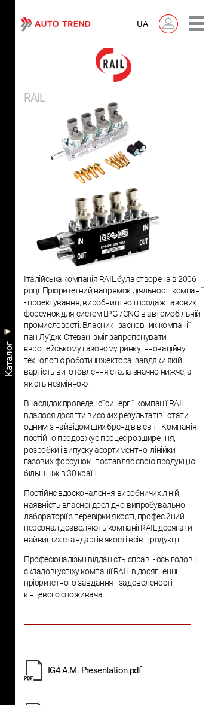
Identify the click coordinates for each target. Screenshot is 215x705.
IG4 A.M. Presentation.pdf (94, 670)
